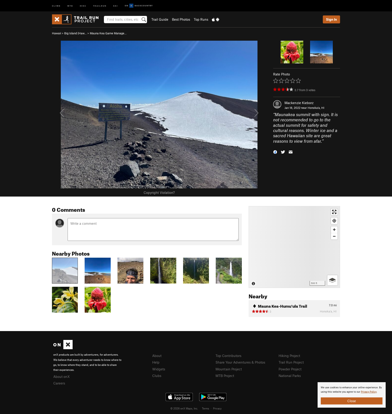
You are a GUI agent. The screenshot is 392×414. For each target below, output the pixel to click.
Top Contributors (228, 356)
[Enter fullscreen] (334, 212)
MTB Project (225, 376)
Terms (205, 408)
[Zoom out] (334, 236)
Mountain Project (229, 369)
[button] (275, 151)
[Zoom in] (334, 229)
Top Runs (201, 19)
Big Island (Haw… (75, 33)
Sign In (331, 19)
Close (351, 401)
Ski (115, 5)
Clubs (156, 376)
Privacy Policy (369, 391)
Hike (83, 5)
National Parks (290, 376)
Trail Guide (159, 19)
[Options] (332, 280)
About (157, 356)
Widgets (158, 369)
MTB (70, 5)
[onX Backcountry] (138, 6)
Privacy (217, 408)
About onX (61, 376)
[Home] (77, 19)
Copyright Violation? (159, 192)
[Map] (294, 247)
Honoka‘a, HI (316, 108)
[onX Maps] (63, 348)
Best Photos (181, 19)
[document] (351, 394)
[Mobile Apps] (215, 19)
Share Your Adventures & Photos (240, 362)
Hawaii (56, 33)
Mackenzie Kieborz (299, 103)
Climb (56, 5)
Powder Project (290, 369)
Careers (59, 383)
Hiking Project (289, 356)
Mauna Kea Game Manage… (108, 33)
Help (155, 362)
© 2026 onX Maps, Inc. (184, 408)
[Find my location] (334, 220)
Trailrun (99, 5)
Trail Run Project (291, 362)
